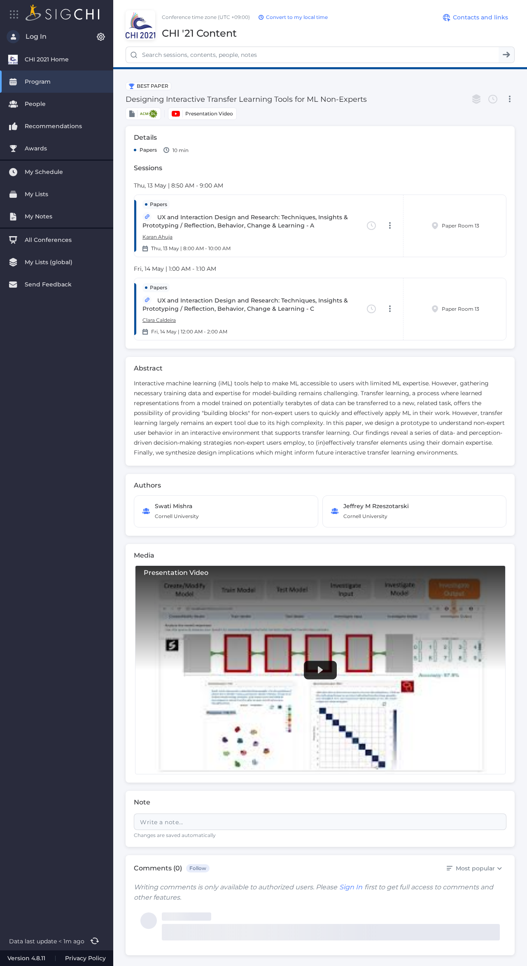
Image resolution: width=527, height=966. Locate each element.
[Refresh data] (94, 941)
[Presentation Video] (202, 114)
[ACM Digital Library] (143, 114)
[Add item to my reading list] (476, 99)
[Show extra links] (147, 216)
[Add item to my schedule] (493, 99)
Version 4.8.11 (26, 958)
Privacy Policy (85, 958)
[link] (320, 669)
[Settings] (101, 36)
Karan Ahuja (157, 237)
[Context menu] (509, 99)
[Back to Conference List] (62, 12)
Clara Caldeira (159, 320)
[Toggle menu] (14, 14)
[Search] (506, 55)
